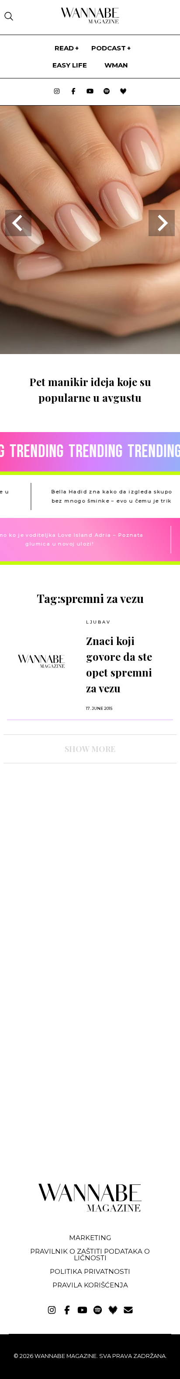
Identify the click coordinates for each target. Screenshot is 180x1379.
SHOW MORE (90, 749)
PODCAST (108, 48)
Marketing (90, 1238)
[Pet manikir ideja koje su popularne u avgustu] (90, 351)
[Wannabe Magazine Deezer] (123, 91)
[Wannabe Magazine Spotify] (107, 91)
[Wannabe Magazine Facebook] (73, 91)
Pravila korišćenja (90, 1285)
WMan (116, 65)
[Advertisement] (69, 846)
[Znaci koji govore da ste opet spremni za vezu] (41, 661)
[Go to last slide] (18, 223)
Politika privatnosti (90, 1271)
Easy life (69, 65)
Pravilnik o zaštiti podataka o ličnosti (90, 1254)
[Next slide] (162, 223)
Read (64, 48)
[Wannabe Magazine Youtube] (90, 91)
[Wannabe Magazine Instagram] (57, 91)
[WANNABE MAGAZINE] (90, 1209)
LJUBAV (98, 622)
